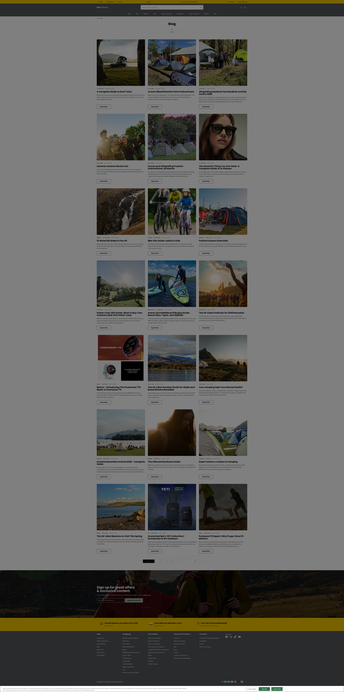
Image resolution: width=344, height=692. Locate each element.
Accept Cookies (277, 689)
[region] (172, 689)
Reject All (264, 689)
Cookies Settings (251, 689)
